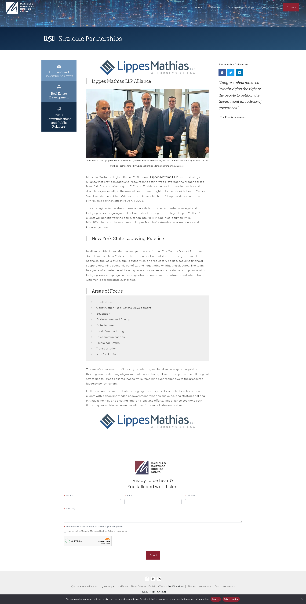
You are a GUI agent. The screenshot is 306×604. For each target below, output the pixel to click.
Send (153, 555)
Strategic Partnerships (241, 7)
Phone (190, 495)
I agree (215, 599)
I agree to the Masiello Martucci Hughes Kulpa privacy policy (97, 531)
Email (128, 495)
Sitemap (161, 591)
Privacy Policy (148, 591)
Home (183, 7)
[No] (302, 599)
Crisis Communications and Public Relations (59, 120)
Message (70, 508)
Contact (291, 7)
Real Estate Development (59, 95)
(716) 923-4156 (270, 7)
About (198, 7)
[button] (222, 72)
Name (68, 495)
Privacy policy (231, 599)
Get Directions (176, 586)
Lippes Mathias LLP (164, 177)
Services (215, 7)
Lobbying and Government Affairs (59, 74)
